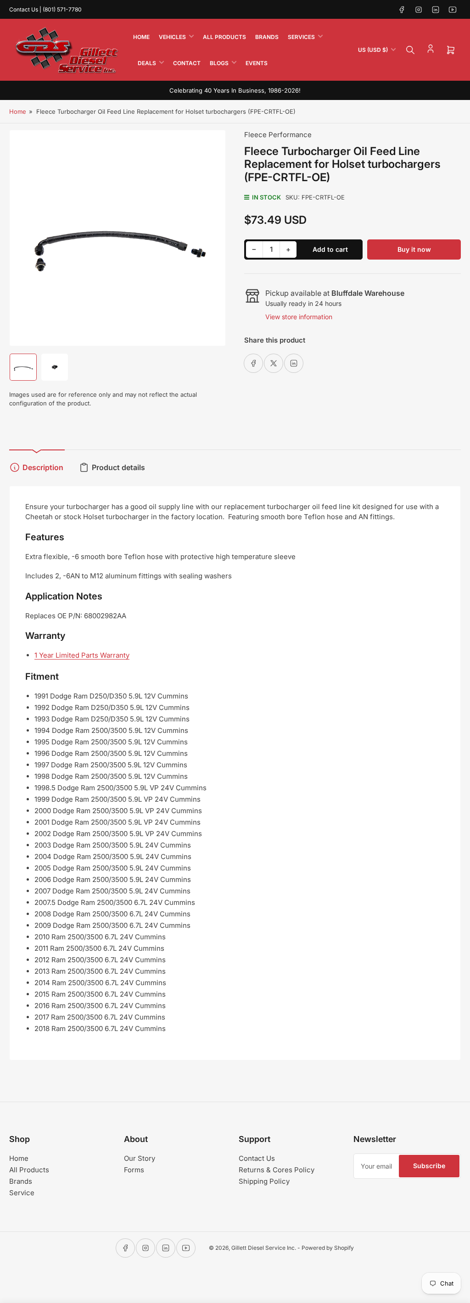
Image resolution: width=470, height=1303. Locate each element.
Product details (118, 467)
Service (21, 1192)
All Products (224, 36)
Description (42, 467)
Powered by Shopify (328, 1247)
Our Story (139, 1158)
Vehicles (172, 36)
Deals (147, 63)
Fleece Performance (278, 134)
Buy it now (414, 249)
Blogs (219, 63)
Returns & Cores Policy (276, 1169)
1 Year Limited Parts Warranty (81, 655)
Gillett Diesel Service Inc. (263, 1247)
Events (257, 63)
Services (301, 36)
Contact (187, 63)
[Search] (410, 50)
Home (141, 36)
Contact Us (257, 1158)
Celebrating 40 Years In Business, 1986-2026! (235, 90)
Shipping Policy (264, 1181)
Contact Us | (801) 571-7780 (45, 9)
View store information (298, 317)
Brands (267, 36)
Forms (134, 1169)
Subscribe (429, 1166)
